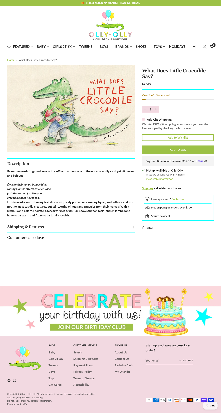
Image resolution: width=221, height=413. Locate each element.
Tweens (54, 365)
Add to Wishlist (178, 137)
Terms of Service (83, 378)
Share (151, 227)
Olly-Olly (31, 394)
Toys (51, 378)
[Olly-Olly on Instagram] (15, 381)
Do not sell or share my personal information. (29, 400)
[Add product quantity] (156, 109)
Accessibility (81, 384)
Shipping (147, 188)
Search (77, 352)
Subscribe (186, 360)
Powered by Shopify (17, 404)
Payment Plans (83, 365)
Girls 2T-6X (56, 359)
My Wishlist (122, 371)
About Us (121, 352)
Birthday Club (124, 365)
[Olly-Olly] (110, 24)
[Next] (198, 46)
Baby (52, 352)
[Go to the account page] (204, 46)
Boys (52, 371)
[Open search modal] (9, 46)
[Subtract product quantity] (145, 109)
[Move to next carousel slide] (211, 274)
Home (11, 59)
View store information (159, 178)
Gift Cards (55, 384)
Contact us (177, 198)
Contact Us (122, 359)
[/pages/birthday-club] (110, 311)
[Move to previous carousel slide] (203, 274)
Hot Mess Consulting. (32, 397)
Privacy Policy (82, 371)
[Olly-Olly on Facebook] (9, 381)
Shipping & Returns (85, 359)
